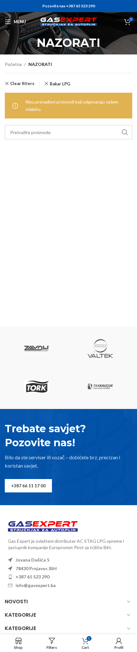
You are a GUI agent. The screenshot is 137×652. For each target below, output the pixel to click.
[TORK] (36, 387)
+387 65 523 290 (32, 576)
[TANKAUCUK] (100, 387)
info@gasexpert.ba (36, 585)
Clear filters (22, 84)
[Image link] (43, 525)
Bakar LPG (60, 83)
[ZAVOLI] (36, 348)
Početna (13, 64)
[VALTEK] (100, 348)
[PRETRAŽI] (125, 132)
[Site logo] (68, 21)
